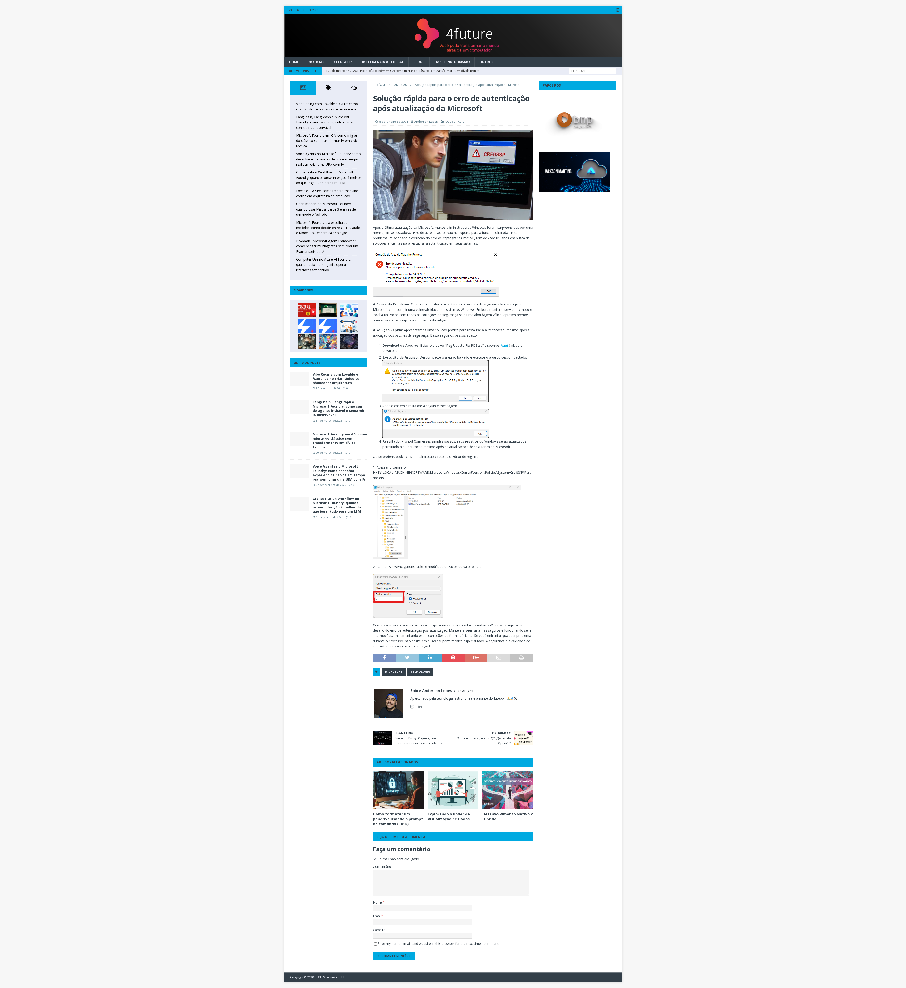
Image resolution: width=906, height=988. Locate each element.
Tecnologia (420, 672)
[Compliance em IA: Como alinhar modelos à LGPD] (307, 341)
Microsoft (393, 672)
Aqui (505, 345)
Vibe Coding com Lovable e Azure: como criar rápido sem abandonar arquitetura (338, 378)
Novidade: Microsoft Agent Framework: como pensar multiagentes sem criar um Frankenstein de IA (327, 246)
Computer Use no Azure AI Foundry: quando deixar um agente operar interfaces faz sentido (323, 264)
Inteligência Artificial (383, 61)
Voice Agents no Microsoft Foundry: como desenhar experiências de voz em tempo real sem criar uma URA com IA (328, 159)
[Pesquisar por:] (592, 70)
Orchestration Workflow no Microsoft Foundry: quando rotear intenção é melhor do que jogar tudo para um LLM (328, 177)
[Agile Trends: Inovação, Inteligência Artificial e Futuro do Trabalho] (307, 326)
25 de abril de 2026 (328, 388)
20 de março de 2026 (329, 452)
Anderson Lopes (426, 121)
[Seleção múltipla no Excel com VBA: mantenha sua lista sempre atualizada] (328, 310)
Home (294, 61)
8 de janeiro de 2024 (393, 121)
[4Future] (453, 54)
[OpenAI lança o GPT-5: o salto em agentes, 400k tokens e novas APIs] (349, 310)
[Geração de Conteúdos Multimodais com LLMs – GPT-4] (328, 341)
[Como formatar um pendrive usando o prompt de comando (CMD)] (398, 790)
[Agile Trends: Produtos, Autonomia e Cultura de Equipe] (328, 326)
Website (379, 930)
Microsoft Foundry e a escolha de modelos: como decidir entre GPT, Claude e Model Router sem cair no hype (328, 227)
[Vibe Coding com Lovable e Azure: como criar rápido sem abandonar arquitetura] (299, 379)
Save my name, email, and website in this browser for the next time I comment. (438, 943)
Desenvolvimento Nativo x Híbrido (507, 816)
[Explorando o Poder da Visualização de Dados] (453, 790)
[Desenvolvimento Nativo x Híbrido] (507, 790)
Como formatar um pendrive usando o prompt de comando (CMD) (398, 819)
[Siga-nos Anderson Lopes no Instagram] (412, 706)
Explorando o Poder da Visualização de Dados (449, 816)
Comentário (382, 866)
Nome (378, 902)
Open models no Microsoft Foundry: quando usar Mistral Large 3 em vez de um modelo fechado (326, 209)
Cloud (419, 61)
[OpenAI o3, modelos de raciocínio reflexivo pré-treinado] (349, 341)
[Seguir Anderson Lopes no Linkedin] (418, 706)
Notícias (316, 61)
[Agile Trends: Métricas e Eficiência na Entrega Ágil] (349, 326)
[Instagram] (618, 10)
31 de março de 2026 (329, 420)
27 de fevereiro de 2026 (331, 484)
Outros (486, 61)
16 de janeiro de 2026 (329, 517)
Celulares (343, 61)
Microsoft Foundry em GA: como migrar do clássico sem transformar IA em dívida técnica (328, 140)
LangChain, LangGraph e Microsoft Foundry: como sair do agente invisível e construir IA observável (326, 122)
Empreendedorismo (452, 61)
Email (377, 916)
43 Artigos (465, 690)
